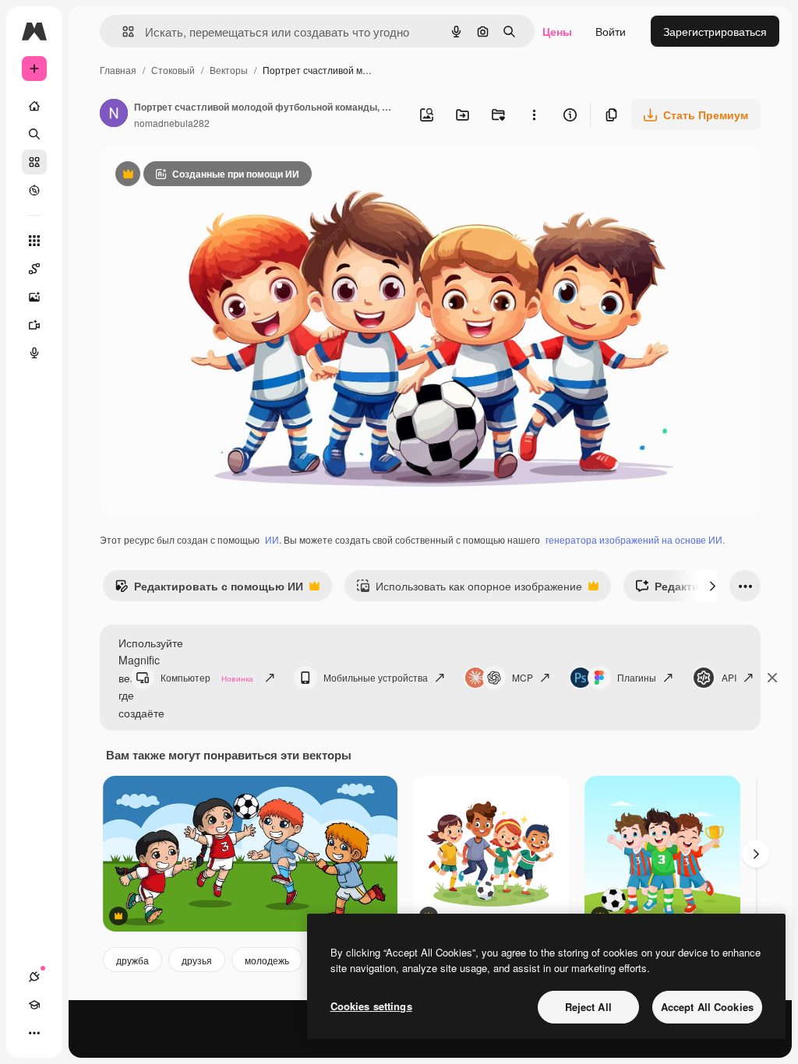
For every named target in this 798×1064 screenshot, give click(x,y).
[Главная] (34, 105)
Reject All (588, 1006)
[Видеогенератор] (34, 324)
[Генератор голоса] (34, 352)
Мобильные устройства (375, 677)
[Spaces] (34, 268)
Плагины (636, 677)
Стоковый (173, 69)
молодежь (267, 960)
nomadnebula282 (172, 122)
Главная (118, 69)
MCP (522, 677)
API (729, 677)
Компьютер (207, 677)
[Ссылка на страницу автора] (114, 114)
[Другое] (34, 1032)
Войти (610, 31)
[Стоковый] (34, 162)
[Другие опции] (533, 114)
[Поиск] (34, 134)
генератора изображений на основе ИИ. (635, 539)
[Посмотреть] (34, 190)
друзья (197, 960)
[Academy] (34, 1004)
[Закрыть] (772, 677)
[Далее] (712, 585)
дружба (132, 960)
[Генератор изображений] (34, 296)
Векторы (229, 69)
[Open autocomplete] (122, 31)
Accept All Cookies (707, 1006)
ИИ (272, 539)
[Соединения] (34, 976)
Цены (557, 31)
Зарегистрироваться (715, 31)
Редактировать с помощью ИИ (209, 589)
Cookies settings (371, 1006)
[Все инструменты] (34, 240)
